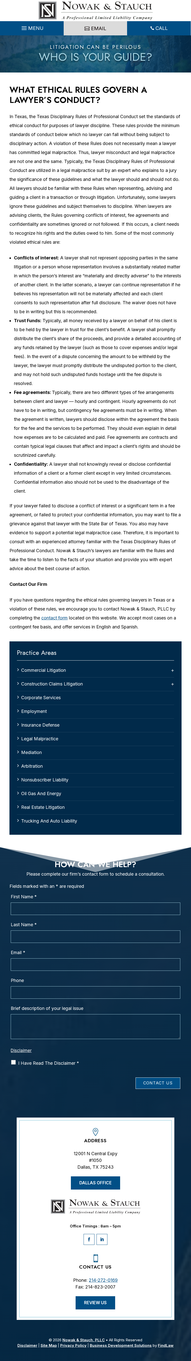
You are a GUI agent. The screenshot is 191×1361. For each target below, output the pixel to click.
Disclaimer (21, 1050)
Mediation (31, 752)
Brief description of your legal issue (47, 1008)
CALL (161, 28)
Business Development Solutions (121, 1345)
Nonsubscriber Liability (44, 779)
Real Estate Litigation (43, 807)
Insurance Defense (40, 725)
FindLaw (166, 1345)
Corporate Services (41, 697)
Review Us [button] (95, 1302)
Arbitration (32, 766)
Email (18, 952)
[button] (32, 28)
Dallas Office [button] (95, 1182)
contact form (54, 617)
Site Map (49, 1345)
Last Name (24, 924)
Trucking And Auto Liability (49, 821)
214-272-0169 (103, 1280)
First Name (24, 896)
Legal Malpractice (39, 738)
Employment (34, 711)
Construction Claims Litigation (52, 683)
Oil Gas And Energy (41, 793)
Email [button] (98, 28)
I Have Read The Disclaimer (48, 1063)
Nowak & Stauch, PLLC (83, 1340)
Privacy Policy (73, 1345)
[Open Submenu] (172, 670)
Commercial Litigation (43, 670)
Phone (17, 980)
